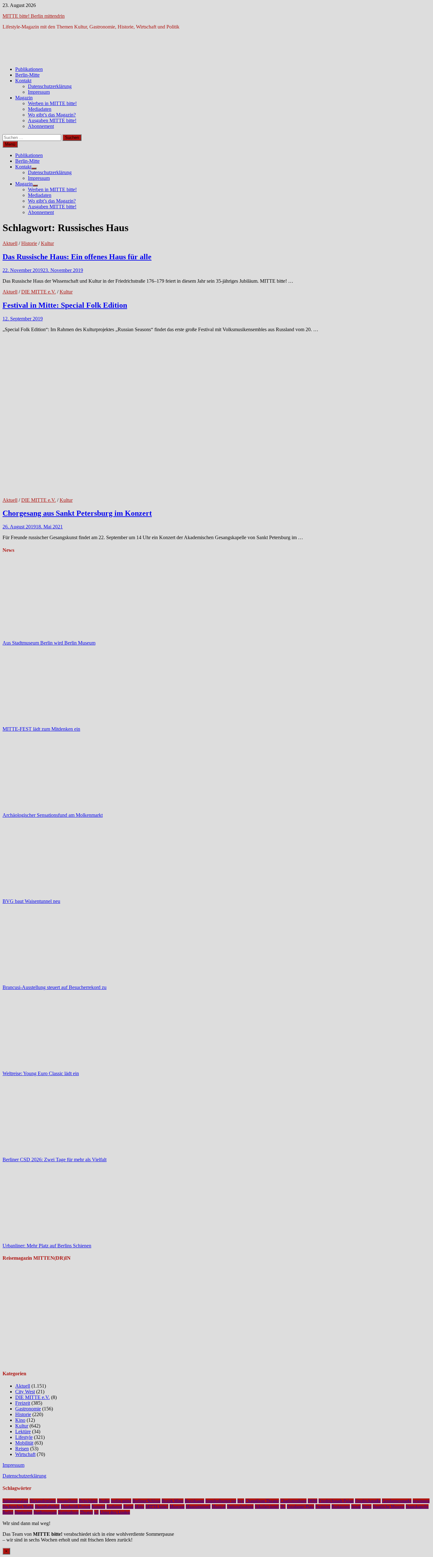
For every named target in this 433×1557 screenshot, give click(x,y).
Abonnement (41, 126)
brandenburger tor (220, 1500)
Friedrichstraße (368, 1500)
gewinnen (421, 1500)
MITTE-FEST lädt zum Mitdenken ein (41, 729)
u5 (96, 1512)
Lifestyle (24, 1437)
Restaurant (341, 1506)
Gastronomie (28, 1408)
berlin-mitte (121, 1500)
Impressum (39, 92)
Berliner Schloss (146, 1500)
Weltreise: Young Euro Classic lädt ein (41, 1073)
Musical (219, 1506)
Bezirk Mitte (173, 1500)
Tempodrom (68, 1512)
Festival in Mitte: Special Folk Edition (65, 305)
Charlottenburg (293, 1500)
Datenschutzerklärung (50, 86)
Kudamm (114, 1506)
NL (283, 1506)
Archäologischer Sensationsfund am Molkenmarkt (53, 815)
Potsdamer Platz (300, 1506)
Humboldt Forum (75, 1506)
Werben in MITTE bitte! (52, 103)
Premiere (322, 1506)
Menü (10, 144)
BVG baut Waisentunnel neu (31, 901)
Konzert (98, 1506)
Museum (177, 1506)
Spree (367, 1506)
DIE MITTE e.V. (38, 291)
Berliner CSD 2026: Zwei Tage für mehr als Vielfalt (55, 1159)
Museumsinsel (198, 1506)
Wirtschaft (25, 1454)
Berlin (104, 1500)
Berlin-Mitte (27, 75)
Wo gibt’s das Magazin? (52, 114)
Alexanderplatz (42, 1500)
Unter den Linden (115, 1512)
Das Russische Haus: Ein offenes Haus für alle (77, 257)
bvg (240, 1500)
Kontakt (23, 80)
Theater (86, 1512)
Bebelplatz (88, 1500)
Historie (29, 243)
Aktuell (10, 243)
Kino (20, 1420)
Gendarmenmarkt (396, 1500)
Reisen (22, 1448)
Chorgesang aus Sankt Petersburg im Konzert (77, 513)
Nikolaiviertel (267, 1506)
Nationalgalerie (240, 1506)
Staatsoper (23, 1512)
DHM (312, 1500)
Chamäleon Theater (262, 1500)
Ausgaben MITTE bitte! (52, 120)
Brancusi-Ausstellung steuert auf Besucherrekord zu (55, 987)
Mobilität (24, 1443)
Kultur (47, 243)
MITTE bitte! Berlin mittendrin (34, 16)
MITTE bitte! (156, 1506)
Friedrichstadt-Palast (336, 1500)
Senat (356, 1506)
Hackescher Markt (18, 1506)
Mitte (139, 1506)
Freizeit (22, 1403)
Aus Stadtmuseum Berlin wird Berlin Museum (49, 643)
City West (25, 1391)
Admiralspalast (15, 1500)
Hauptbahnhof (47, 1506)
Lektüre (23, 1431)
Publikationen (29, 69)
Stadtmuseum (45, 1512)
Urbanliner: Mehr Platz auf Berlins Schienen (47, 1245)
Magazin (24, 97)
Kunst (128, 1506)
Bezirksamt (194, 1500)
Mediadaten (39, 109)
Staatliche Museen (388, 1506)
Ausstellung (67, 1500)
